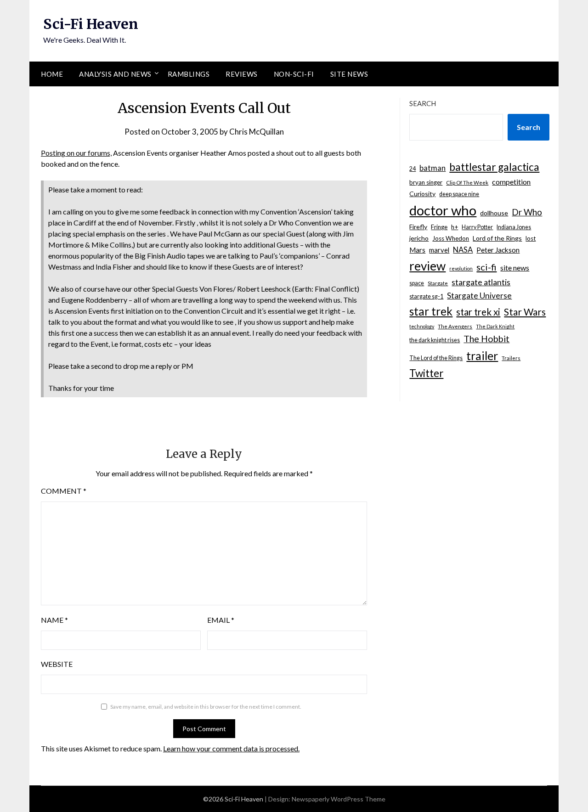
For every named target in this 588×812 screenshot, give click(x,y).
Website (57, 664)
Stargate (438, 283)
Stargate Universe (479, 295)
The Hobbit (486, 338)
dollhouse (494, 213)
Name (54, 619)
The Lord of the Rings (436, 358)
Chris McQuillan (256, 131)
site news (514, 267)
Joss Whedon (450, 238)
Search (422, 103)
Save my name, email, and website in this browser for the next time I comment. (205, 706)
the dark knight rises (434, 340)
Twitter (426, 373)
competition (511, 181)
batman (432, 168)
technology (421, 326)
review (427, 266)
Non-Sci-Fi (294, 74)
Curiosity (422, 193)
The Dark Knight (495, 326)
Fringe (439, 227)
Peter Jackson (498, 250)
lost (531, 238)
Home (52, 74)
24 (412, 168)
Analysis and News (115, 74)
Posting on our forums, (76, 152)
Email (220, 619)
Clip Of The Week (467, 183)
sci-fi (486, 266)
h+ (454, 227)
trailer (482, 355)
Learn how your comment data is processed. (231, 748)
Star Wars (525, 311)
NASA (463, 249)
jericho (419, 238)
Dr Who (527, 212)
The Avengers (455, 326)
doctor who (442, 210)
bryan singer (425, 182)
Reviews (242, 74)
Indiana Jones (514, 227)
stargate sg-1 (426, 296)
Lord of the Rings (497, 238)
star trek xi (478, 311)
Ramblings (189, 74)
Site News (349, 74)
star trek (430, 311)
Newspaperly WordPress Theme (338, 799)
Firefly (418, 227)
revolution (461, 268)
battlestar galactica (494, 167)
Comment (63, 490)
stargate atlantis (481, 282)
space (416, 283)
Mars (417, 250)
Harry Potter (477, 227)
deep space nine (459, 194)
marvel (439, 250)
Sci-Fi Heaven (90, 24)
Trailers (511, 358)
